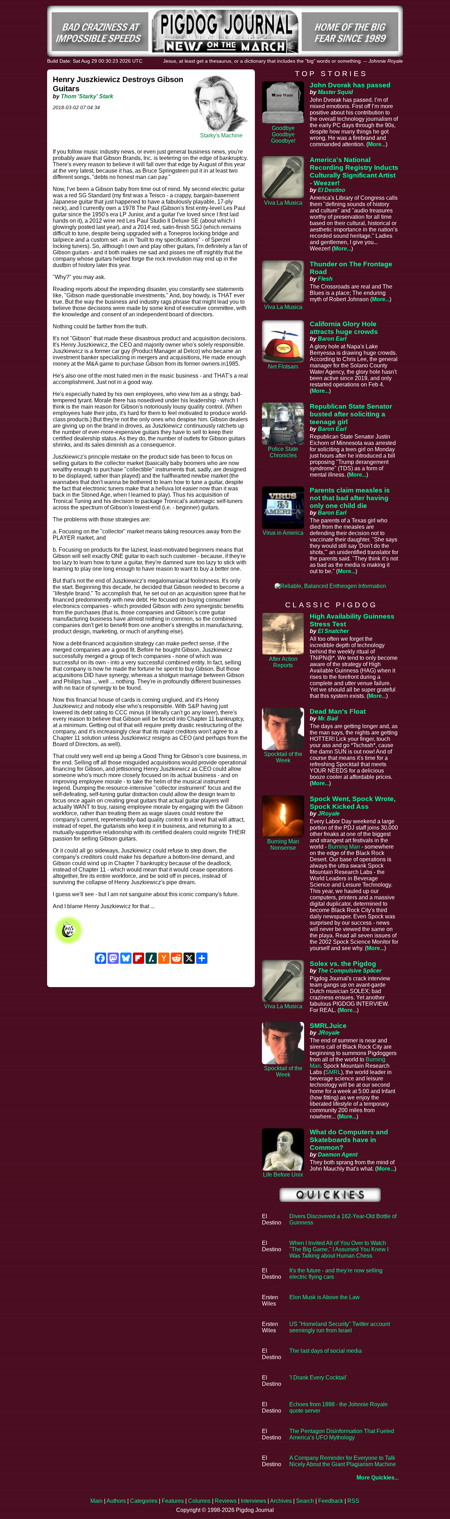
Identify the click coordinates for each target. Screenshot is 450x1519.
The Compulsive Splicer (349, 971)
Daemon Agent (338, 1155)
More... (377, 144)
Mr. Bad (328, 718)
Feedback (330, 1501)
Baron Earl (332, 339)
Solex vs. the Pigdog (343, 963)
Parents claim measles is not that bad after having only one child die (350, 497)
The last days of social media (325, 1351)
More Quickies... (377, 1478)
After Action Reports (283, 662)
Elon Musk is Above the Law (324, 1297)
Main (96, 1501)
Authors (116, 1501)
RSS (353, 1501)
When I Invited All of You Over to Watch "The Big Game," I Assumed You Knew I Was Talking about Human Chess (338, 1249)
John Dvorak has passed (350, 85)
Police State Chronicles (283, 452)
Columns (199, 1501)
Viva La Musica (283, 203)
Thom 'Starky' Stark (87, 96)
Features (173, 1501)
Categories (144, 1501)
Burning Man (344, 847)
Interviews (253, 1501)
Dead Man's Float (338, 711)
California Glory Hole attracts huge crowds (344, 327)
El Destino (331, 190)
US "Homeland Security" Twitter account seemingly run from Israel (339, 1327)
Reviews (226, 1501)
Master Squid (335, 92)
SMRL (333, 1072)
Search (305, 1501)
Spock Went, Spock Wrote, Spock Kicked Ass (353, 802)
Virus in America (283, 533)
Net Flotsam (283, 367)
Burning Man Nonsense (283, 844)
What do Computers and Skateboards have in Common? (349, 1139)
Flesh (325, 279)
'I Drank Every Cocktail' (318, 1378)
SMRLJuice (328, 1025)
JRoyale (329, 814)
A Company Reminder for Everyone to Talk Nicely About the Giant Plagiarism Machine (342, 1461)
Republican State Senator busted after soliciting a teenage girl (351, 414)
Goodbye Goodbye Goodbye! (283, 134)
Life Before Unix (283, 1175)
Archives (281, 1501)
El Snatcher (333, 631)
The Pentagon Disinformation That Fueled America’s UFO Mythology (341, 1434)
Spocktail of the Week (283, 757)
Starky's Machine (221, 135)
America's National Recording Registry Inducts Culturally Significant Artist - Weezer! (354, 171)
